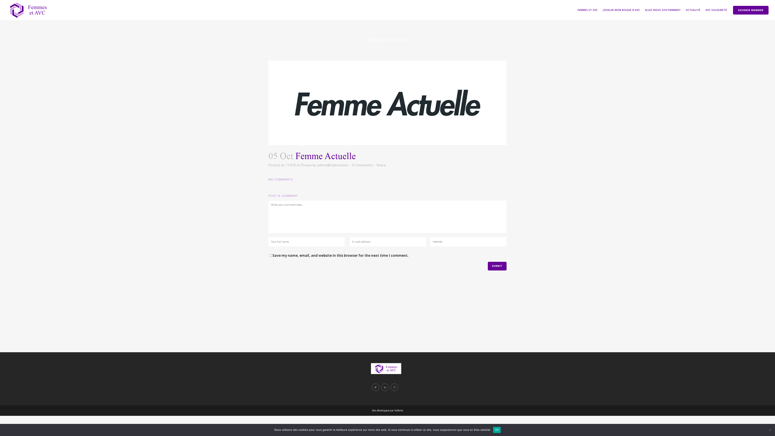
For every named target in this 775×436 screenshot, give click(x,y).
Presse (306, 165)
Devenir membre (750, 10)
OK (497, 429)
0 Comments (362, 165)
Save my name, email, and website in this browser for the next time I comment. (340, 255)
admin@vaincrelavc (332, 165)
